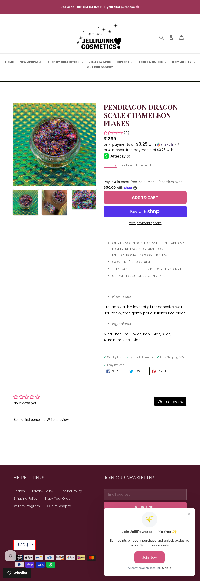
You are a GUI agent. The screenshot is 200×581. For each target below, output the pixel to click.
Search (19, 491)
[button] (141, 144)
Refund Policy (71, 491)
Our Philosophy (59, 506)
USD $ (23, 545)
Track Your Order (58, 498)
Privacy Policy (42, 491)
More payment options (145, 223)
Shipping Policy (25, 498)
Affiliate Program (26, 506)
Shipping (110, 165)
